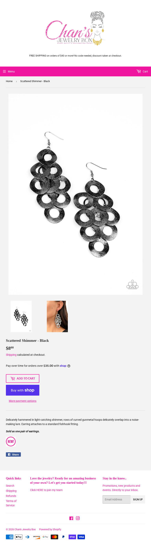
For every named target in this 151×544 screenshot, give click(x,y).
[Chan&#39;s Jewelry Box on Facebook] (71, 518)
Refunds (11, 495)
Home (9, 81)
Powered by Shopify (50, 529)
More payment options (22, 400)
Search (10, 485)
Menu (11, 71)
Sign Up (138, 499)
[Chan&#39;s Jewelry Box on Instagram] (78, 518)
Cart (145, 71)
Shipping (11, 354)
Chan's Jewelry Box (25, 529)
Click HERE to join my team (46, 490)
